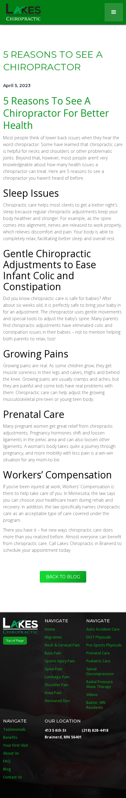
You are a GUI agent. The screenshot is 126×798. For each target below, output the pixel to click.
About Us (11, 753)
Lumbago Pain (57, 677)
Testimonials (14, 729)
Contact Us (12, 777)
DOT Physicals (98, 637)
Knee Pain (53, 692)
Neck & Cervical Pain (62, 645)
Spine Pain (53, 669)
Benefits (10, 737)
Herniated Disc (57, 700)
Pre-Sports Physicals (104, 645)
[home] (20, 10)
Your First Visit (15, 745)
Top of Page (15, 640)
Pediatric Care (98, 661)
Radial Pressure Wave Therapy (99, 684)
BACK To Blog (63, 577)
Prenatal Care (98, 653)
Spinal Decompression (100, 671)
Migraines (53, 637)
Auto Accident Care (103, 629)
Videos (92, 694)
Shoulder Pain (57, 685)
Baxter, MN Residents (96, 705)
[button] (114, 12)
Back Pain (53, 653)
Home (50, 629)
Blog (7, 769)
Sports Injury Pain (60, 661)
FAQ (6, 761)
